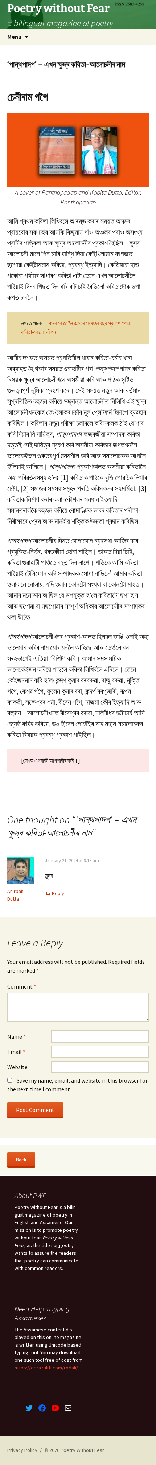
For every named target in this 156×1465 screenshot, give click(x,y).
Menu (14, 36)
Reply (58, 893)
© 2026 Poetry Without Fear (74, 1450)
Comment (21, 986)
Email (16, 1051)
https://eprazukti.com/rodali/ (46, 1367)
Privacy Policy (22, 1450)
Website (17, 1067)
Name (16, 1036)
